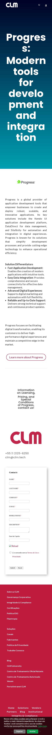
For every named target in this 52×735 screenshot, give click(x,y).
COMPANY (13, 497)
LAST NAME (14, 488)
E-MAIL (12, 506)
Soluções (11, 629)
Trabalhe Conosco (15, 650)
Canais (10, 634)
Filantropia (12, 618)
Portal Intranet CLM (16, 686)
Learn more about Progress (26, 357)
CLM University (14, 666)
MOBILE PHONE (15, 516)
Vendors (36, 708)
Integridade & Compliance (19, 602)
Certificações (13, 608)
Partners (12, 711)
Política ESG (12, 613)
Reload (14, 546)
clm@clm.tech (15, 457)
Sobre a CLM (13, 592)
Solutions (23, 708)
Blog (9, 660)
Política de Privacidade (17, 645)
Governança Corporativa (19, 597)
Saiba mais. (42, 726)
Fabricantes (12, 639)
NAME (11, 479)
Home (11, 708)
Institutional (35, 711)
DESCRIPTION (14, 525)
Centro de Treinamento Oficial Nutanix (25, 671)
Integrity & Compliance (25, 715)
